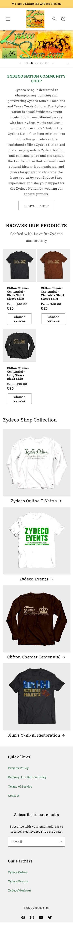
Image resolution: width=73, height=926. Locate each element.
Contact (13, 795)
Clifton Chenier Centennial (34, 657)
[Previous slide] (19, 63)
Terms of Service (20, 786)
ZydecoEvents (18, 881)
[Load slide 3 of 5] (36, 63)
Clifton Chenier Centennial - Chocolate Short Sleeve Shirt (52, 293)
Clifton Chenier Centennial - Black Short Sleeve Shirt (18, 293)
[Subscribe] (60, 842)
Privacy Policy (18, 768)
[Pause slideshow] (68, 63)
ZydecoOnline (17, 872)
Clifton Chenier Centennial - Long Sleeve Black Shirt (18, 373)
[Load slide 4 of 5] (41, 63)
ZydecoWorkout (19, 890)
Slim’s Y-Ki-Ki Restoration (34, 735)
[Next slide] (53, 63)
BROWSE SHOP (36, 206)
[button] (8, 18)
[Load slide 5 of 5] (46, 63)
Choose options (20, 318)
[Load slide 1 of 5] (26, 63)
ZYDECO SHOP (41, 907)
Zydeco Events (33, 579)
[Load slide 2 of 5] (31, 63)
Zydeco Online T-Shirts (34, 500)
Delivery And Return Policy (27, 777)
